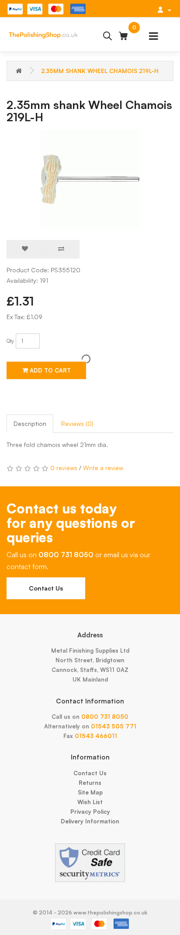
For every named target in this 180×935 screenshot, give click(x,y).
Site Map (90, 792)
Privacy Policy (90, 811)
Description (30, 423)
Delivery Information (90, 821)
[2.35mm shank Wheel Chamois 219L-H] (90, 179)
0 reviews (63, 467)
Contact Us (46, 588)
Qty (10, 340)
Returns (90, 782)
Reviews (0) (77, 423)
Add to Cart (49, 370)
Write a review (103, 467)
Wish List (90, 801)
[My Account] (164, 9)
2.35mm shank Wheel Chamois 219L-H (100, 70)
